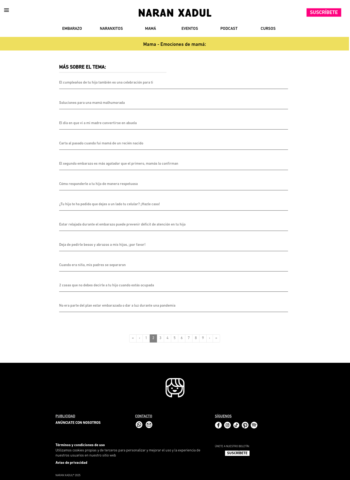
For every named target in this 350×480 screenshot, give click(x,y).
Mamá (150, 29)
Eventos (189, 29)
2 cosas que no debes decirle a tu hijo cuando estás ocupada (107, 285)
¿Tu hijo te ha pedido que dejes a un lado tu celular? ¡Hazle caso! (109, 204)
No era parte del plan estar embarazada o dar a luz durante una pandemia (117, 306)
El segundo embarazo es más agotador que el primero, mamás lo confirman (118, 164)
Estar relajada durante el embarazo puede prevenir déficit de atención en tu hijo (122, 225)
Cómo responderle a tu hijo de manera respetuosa (98, 184)
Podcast (229, 29)
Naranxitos (111, 29)
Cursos (268, 29)
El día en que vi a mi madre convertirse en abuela (98, 123)
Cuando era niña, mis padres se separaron (92, 265)
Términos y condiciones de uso (80, 445)
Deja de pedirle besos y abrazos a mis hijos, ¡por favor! (102, 245)
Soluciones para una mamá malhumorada (92, 103)
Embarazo (72, 29)
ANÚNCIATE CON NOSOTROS (78, 423)
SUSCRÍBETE (237, 453)
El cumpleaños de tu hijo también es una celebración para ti (106, 83)
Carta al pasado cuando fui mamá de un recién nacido (101, 143)
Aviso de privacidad (71, 463)
